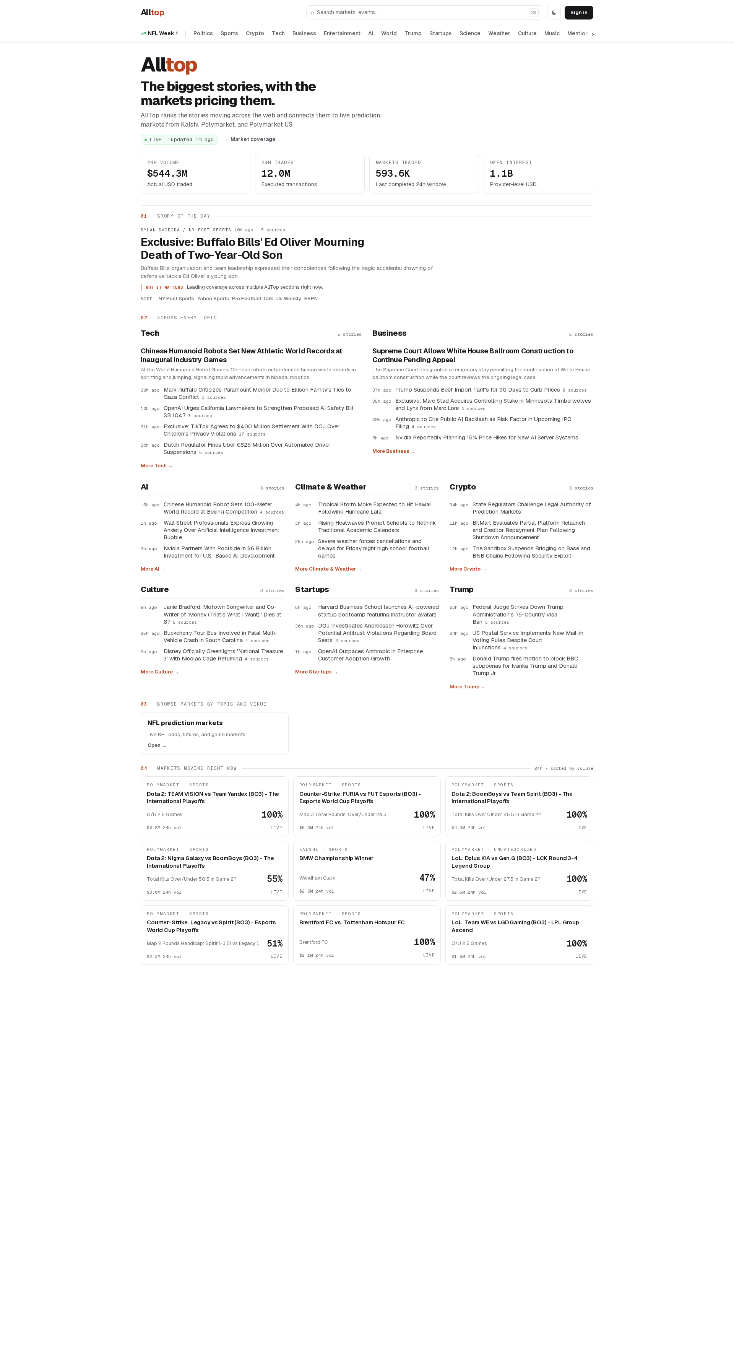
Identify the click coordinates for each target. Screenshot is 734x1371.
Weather (499, 33)
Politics (203, 33)
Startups (440, 33)
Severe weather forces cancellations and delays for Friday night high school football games (373, 548)
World (389, 33)
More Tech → (157, 465)
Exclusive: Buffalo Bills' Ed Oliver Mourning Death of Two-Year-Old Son (252, 248)
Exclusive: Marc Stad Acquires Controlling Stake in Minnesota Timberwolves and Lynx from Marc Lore (493, 404)
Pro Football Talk (252, 298)
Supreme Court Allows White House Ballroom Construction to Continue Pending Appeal (472, 355)
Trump (413, 33)
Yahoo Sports (213, 298)
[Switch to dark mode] (554, 13)
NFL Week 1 (163, 33)
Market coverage (253, 139)
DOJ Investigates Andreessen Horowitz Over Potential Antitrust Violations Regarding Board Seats (377, 633)
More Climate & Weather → (328, 569)
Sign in (579, 12)
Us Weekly (288, 298)
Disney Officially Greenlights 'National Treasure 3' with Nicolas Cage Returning (223, 654)
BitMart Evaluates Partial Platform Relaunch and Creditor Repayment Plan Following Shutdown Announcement (529, 530)
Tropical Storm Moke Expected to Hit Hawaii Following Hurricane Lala (375, 508)
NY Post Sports (176, 298)
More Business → (394, 451)
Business (304, 33)
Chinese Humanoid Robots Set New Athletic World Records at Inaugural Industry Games (242, 355)
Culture (527, 33)
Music (552, 33)
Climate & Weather (330, 487)
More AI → (153, 569)
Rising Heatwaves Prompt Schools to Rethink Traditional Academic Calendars (377, 526)
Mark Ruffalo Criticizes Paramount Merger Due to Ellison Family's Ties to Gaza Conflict (257, 393)
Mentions (579, 33)
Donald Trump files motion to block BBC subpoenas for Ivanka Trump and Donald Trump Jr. (525, 666)
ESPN (311, 298)
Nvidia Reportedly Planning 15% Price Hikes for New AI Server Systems (486, 437)
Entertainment (342, 33)
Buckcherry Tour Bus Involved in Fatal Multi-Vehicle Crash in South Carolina (221, 636)
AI (370, 33)
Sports (229, 33)
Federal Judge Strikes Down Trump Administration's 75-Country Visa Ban (518, 614)
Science (470, 33)
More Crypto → (468, 569)
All (152, 12)
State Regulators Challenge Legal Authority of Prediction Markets (532, 508)
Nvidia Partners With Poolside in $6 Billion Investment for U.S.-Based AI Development (219, 552)
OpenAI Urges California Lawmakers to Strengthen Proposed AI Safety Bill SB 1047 (259, 411)
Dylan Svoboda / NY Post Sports (186, 230)
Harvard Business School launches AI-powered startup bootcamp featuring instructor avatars (378, 610)
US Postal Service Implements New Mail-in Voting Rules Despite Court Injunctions (528, 640)
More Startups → (316, 671)
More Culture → (160, 671)
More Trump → (468, 686)
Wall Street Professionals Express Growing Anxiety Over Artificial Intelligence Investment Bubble (221, 530)
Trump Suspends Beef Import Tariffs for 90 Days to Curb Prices (491, 389)
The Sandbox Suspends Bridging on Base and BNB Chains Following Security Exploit (531, 552)
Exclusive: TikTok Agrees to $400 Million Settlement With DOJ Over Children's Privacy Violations (251, 430)
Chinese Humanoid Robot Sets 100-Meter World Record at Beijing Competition (224, 508)
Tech (278, 33)
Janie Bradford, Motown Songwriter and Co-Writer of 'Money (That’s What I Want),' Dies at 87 (222, 614)
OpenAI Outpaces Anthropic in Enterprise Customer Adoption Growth (370, 654)
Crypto (255, 33)
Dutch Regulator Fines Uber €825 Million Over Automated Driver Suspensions (247, 448)
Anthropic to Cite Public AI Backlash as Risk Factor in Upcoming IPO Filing (483, 422)
